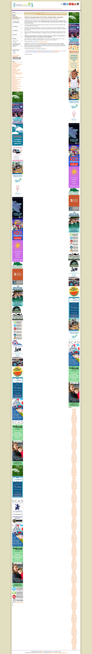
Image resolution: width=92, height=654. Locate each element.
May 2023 (74, 452)
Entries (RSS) (56, 652)
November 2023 (74, 445)
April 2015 (74, 560)
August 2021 (74, 475)
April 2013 (74, 586)
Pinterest (72, 4)
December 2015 (74, 551)
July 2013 (74, 583)
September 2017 (74, 527)
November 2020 (74, 485)
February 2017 (74, 535)
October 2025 (74, 420)
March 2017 (74, 534)
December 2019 (74, 497)
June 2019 (74, 504)
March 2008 (74, 647)
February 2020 (74, 495)
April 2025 (74, 426)
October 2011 (74, 606)
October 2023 (74, 446)
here (46, 48)
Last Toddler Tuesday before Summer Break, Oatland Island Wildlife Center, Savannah (51, 14)
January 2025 (74, 430)
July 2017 (74, 530)
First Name (17, 26)
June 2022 (74, 464)
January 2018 (74, 523)
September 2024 (74, 434)
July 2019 (74, 503)
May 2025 (74, 425)
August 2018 (74, 515)
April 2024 (74, 440)
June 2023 (74, 451)
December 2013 (74, 577)
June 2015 (74, 557)
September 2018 (74, 514)
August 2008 (74, 643)
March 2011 (74, 614)
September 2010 (74, 621)
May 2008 (74, 646)
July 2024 (74, 436)
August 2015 (74, 555)
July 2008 (74, 644)
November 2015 (74, 552)
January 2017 (74, 536)
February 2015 (74, 562)
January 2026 (74, 416)
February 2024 (74, 442)
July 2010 (74, 623)
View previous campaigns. (16, 56)
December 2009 (74, 631)
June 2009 (74, 637)
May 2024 (74, 439)
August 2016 (74, 542)
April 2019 (74, 506)
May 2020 (74, 492)
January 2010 (74, 630)
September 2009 (74, 634)
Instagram (78, 4)
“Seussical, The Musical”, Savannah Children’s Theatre (34, 13)
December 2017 (74, 524)
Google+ (70, 4)
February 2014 (74, 575)
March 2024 (74, 441)
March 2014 (74, 574)
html (14, 51)
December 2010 (74, 617)
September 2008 (74, 642)
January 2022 (74, 470)
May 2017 (74, 532)
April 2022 (74, 466)
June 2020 (74, 491)
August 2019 (74, 502)
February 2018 (74, 522)
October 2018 (74, 513)
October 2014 (74, 566)
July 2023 (74, 450)
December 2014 (74, 564)
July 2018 (74, 516)
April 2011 (74, 613)
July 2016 (74, 543)
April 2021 (74, 480)
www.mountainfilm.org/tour (42, 41)
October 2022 (74, 460)
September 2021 (74, 474)
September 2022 (74, 461)
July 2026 (74, 410)
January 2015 (74, 563)
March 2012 (74, 601)
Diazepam (51, 652)
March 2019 (74, 507)
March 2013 (74, 587)
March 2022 (74, 467)
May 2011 (74, 612)
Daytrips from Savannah (16, 90)
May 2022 (74, 465)
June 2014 (74, 571)
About (13, 75)
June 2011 (74, 611)
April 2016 (74, 546)
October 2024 (74, 433)
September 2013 (74, 581)
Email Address (17, 22)
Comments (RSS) (64, 652)
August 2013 (74, 582)
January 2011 (74, 616)
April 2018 (74, 520)
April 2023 (74, 453)
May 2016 (74, 545)
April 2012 (74, 600)
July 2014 (74, 570)
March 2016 (74, 547)
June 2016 (74, 544)
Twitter (67, 4)
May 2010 (74, 625)
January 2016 (74, 550)
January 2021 (74, 483)
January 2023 (74, 456)
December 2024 (74, 431)
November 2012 (74, 592)
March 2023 (74, 454)
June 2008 (74, 645)
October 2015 (74, 553)
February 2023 (74, 455)
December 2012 (74, 591)
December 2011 (74, 604)
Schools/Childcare (15, 66)
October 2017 (74, 526)
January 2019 (74, 510)
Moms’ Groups (14, 67)
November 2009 (74, 632)
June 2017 (74, 531)
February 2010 (74, 628)
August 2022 (74, 462)
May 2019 (74, 505)
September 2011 (74, 607)
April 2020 (74, 493)
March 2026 (74, 414)
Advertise (14, 68)
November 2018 (74, 512)
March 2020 (74, 494)
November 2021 (74, 472)
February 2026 (74, 415)
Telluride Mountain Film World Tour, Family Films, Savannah (43, 17)
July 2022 (74, 463)
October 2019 (74, 500)
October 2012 (74, 593)
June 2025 (74, 424)
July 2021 (74, 476)
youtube (75, 4)
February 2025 (74, 429)
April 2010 (74, 626)
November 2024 (74, 432)
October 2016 (74, 540)
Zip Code (17, 34)
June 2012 (74, 597)
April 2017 (74, 533)
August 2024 (74, 435)
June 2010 (74, 624)
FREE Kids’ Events (15, 70)
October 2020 (74, 486)
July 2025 (74, 423)
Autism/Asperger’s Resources (17, 72)
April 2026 (74, 413)
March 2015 (74, 561)
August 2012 (74, 595)
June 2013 (74, 584)
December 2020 (74, 484)
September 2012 (74, 594)
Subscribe (62, 4)
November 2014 (74, 565)
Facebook (64, 4)
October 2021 (74, 473)
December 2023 (74, 444)
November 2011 (74, 605)
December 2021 (74, 471)
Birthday (17, 38)
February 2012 (74, 602)
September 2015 (74, 554)
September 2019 (74, 501)
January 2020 (74, 496)
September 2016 (74, 541)
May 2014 (74, 572)
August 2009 (74, 635)
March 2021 (74, 481)
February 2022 (74, 469)
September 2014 (74, 567)
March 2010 (74, 627)
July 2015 (74, 556)
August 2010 (74, 622)
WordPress (41, 652)
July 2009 (74, 636)
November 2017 (74, 525)
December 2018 (74, 511)
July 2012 (74, 596)
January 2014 (74, 576)
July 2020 (74, 490)
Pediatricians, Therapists (16, 69)
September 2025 (74, 421)
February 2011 (74, 615)
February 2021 (74, 482)
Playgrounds (14, 62)
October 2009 (74, 633)
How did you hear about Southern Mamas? (17, 44)
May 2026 (74, 412)
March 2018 (74, 521)
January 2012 (74, 603)
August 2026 (74, 409)
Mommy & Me (14, 71)
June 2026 (74, 411)
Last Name (17, 30)
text (14, 53)
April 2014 (74, 573)
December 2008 (74, 641)
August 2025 (74, 422)
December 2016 (74, 537)
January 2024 (74, 443)
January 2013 (74, 590)
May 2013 (74, 585)
